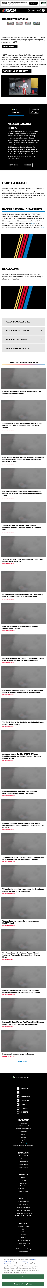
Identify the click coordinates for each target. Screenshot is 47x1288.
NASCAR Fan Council (23, 1210)
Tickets (31, 10)
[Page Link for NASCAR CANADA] (10, 24)
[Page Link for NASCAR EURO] (28, 24)
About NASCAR (23, 1156)
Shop (38, 10)
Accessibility (23, 1131)
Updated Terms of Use (23, 1126)
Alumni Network (23, 1251)
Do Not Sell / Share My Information (23, 1145)
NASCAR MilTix (23, 1204)
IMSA (23, 1229)
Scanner (23, 1180)
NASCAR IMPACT (23, 1202)
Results (33, 3)
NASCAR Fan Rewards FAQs (23, 1216)
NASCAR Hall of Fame (23, 1243)
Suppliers (23, 1134)
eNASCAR (23, 1237)
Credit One (23, 1246)
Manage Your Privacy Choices (23, 1284)
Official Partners (23, 1161)
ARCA (23, 1232)
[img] (23, 246)
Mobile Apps (23, 1183)
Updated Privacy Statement (23, 1128)
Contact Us (23, 1123)
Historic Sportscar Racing (23, 1249)
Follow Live (23, 1186)
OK (23, 1276)
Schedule (27, 165)
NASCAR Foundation (23, 1207)
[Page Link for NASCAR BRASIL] (36, 24)
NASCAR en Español (24, 1226)
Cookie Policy (24, 1262)
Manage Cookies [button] (23, 1140)
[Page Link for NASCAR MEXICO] (19, 24)
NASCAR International (23, 1240)
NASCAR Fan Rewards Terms (23, 1213)
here (32, 223)
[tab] (23, 322)
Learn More (14, 165)
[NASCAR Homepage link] (23, 1076)
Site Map (23, 1137)
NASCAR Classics (23, 1189)
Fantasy (23, 1177)
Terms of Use (8, 1264)
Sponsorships (23, 1167)
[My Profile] (43, 10)
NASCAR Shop (23, 1191)
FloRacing (23, 1234)
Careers (23, 1159)
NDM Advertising (24, 1164)
